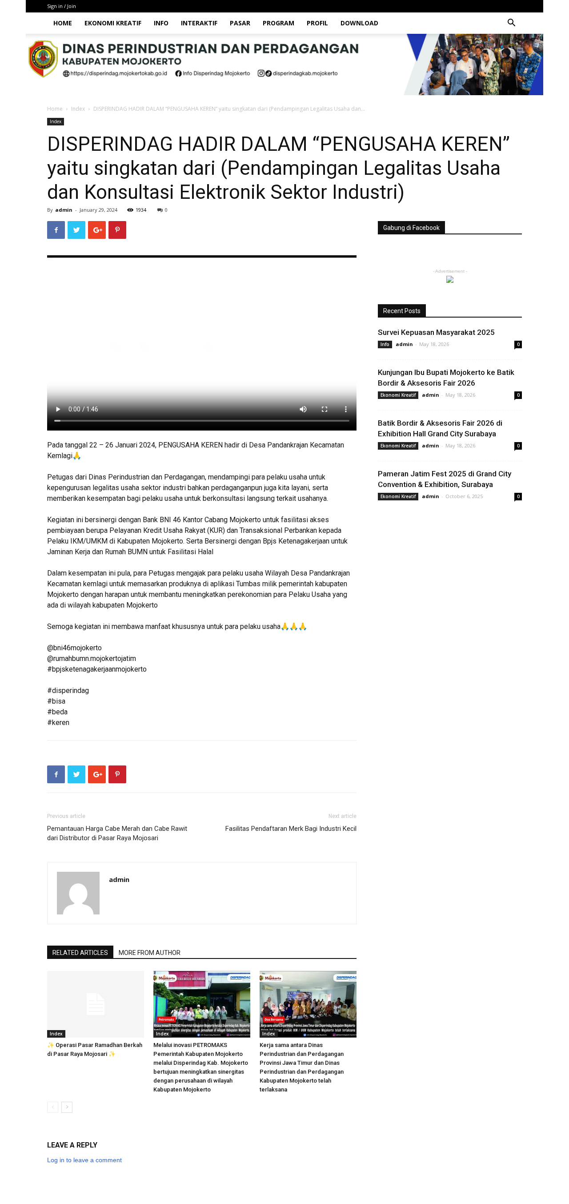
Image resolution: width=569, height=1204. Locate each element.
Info (161, 23)
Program (278, 23)
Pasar (240, 23)
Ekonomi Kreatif (112, 23)
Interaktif (199, 23)
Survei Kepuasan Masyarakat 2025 (436, 332)
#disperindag (68, 690)
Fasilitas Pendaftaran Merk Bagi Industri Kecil (291, 829)
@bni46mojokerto (74, 648)
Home (62, 23)
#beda (57, 712)
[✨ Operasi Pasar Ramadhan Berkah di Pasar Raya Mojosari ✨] (95, 1004)
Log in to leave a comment (84, 1160)
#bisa (56, 701)
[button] (511, 24)
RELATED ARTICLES (80, 952)
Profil (317, 23)
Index (78, 109)
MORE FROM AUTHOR (149, 952)
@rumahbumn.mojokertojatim (91, 658)
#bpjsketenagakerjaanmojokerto (97, 669)
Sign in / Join (61, 6)
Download (359, 23)
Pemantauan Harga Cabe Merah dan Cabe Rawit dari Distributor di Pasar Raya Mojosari (117, 833)
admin (63, 209)
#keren (58, 722)
